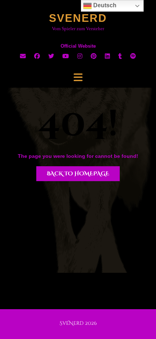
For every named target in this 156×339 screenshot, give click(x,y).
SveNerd (78, 18)
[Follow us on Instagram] (79, 56)
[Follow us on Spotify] (133, 56)
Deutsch (104, 5)
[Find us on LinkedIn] (107, 56)
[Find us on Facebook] (37, 56)
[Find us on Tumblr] (120, 56)
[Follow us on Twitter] (51, 56)
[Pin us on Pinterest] (94, 56)
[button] (78, 77)
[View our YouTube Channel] (65, 56)
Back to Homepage (78, 174)
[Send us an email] (23, 56)
